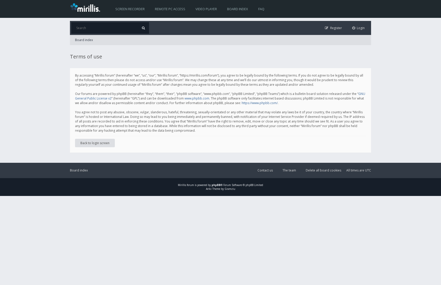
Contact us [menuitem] (265, 170)
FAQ (261, 9)
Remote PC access (170, 9)
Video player (206, 9)
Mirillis (182, 185)
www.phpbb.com (197, 98)
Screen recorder (130, 9)
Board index (237, 9)
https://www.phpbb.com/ (260, 103)
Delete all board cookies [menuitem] (323, 170)
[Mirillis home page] (86, 7)
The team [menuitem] (289, 170)
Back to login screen (94, 143)
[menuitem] (358, 28)
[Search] (143, 28)
